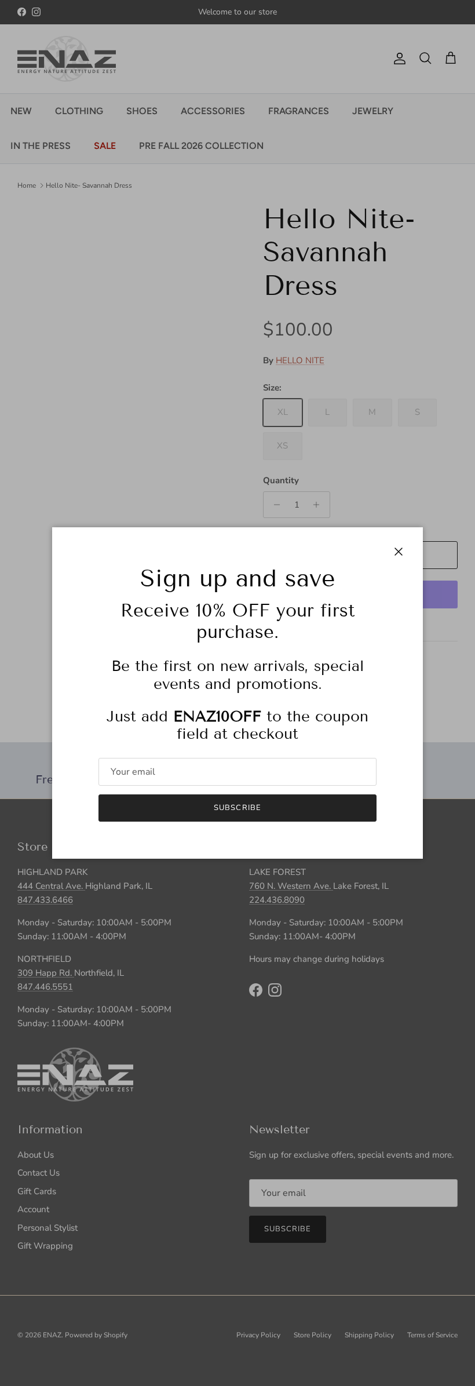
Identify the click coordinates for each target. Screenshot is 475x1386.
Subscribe (237, 808)
